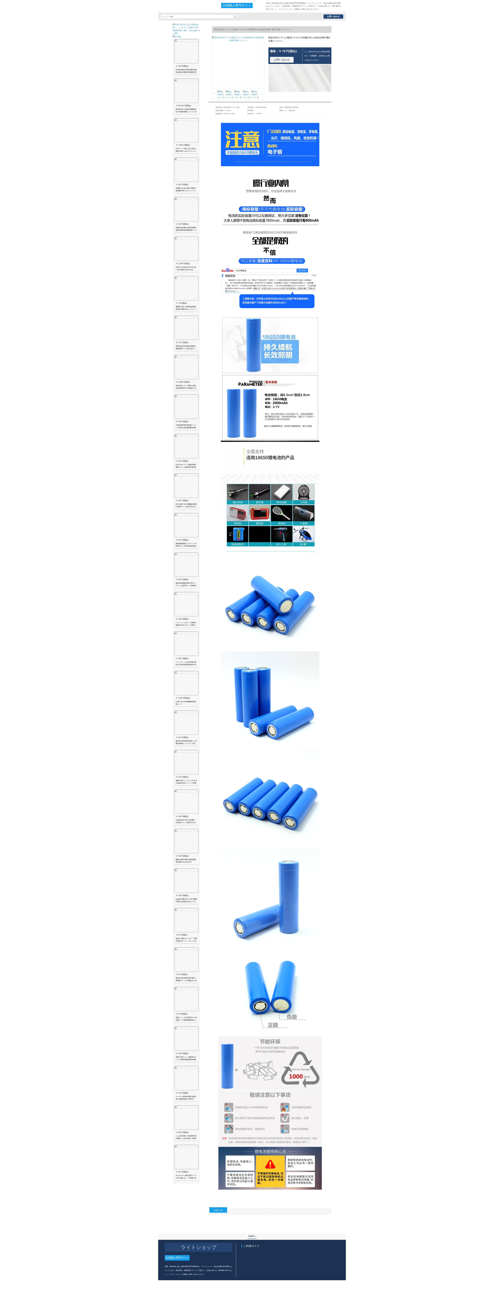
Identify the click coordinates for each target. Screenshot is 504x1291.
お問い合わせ (333, 16)
